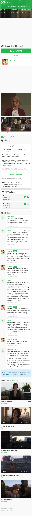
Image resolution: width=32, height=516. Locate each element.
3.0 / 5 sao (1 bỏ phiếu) (6, 141)
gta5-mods (10, 216)
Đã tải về (6, 138)
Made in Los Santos (6, 510)
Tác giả (14, 251)
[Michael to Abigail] (16, 104)
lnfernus (12, 60)
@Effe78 (9, 253)
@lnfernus (10, 282)
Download (17, 50)
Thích (14, 138)
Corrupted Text (11, 349)
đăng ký (4, 374)
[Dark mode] (27, 6)
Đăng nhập (23, 373)
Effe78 (9, 230)
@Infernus (14, 351)
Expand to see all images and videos (16, 132)
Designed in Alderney (7, 508)
